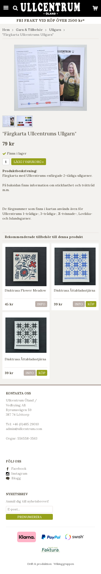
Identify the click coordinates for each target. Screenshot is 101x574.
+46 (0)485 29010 (25, 424)
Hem (6, 30)
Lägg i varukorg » (29, 162)
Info (41, 304)
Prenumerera (29, 517)
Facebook (18, 468)
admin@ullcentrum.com (24, 429)
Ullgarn (55, 30)
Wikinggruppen (64, 564)
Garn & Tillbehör (29, 30)
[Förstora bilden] (50, 77)
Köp (91, 304)
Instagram (18, 473)
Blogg (16, 478)
